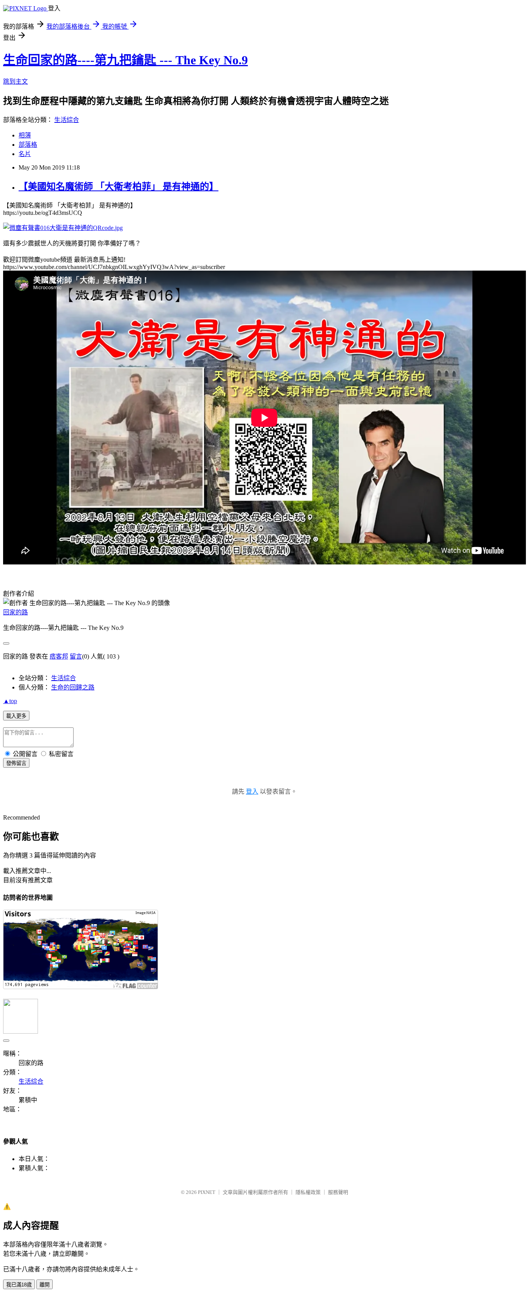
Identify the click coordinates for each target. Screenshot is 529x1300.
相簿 (25, 135)
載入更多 (16, 716)
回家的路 (15, 612)
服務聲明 (338, 1192)
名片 (25, 154)
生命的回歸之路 (72, 687)
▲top (10, 701)
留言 (76, 656)
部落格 (28, 144)
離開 (45, 1285)
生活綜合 (66, 120)
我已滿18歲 (19, 1285)
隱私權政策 (308, 1192)
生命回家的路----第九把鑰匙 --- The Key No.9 (125, 60)
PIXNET (206, 1192)
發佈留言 (16, 763)
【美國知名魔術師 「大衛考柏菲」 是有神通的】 (118, 187)
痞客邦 (59, 656)
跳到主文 (15, 81)
